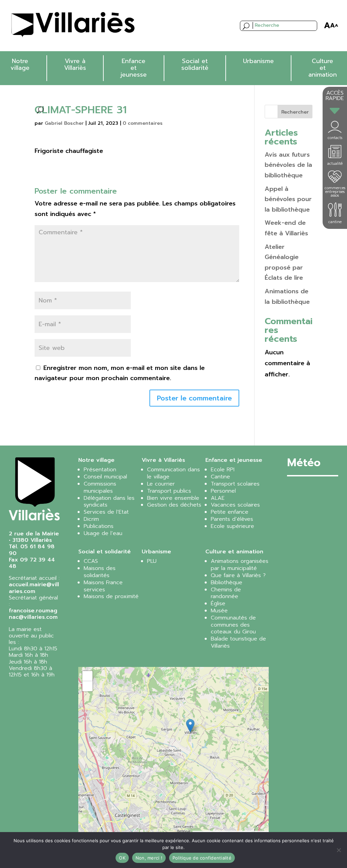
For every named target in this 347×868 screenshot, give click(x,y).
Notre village (20, 64)
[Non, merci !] (338, 850)
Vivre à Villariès (75, 64)
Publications (99, 526)
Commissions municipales (100, 487)
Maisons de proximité (111, 596)
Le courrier (161, 484)
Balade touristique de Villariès (238, 642)
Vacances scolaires (235, 505)
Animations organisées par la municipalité (239, 564)
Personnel (223, 491)
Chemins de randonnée (226, 593)
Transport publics (169, 491)
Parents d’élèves (232, 519)
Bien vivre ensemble (173, 498)
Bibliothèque (226, 582)
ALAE (218, 498)
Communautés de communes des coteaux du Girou (233, 625)
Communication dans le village (173, 473)
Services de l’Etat (106, 512)
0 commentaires (143, 123)
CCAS (91, 561)
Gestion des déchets (174, 505)
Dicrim (91, 519)
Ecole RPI (222, 470)
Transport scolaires (235, 484)
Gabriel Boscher (64, 123)
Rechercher (295, 112)
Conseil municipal (105, 477)
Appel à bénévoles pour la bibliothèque (288, 199)
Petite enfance (229, 512)
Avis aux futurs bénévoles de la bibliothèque (288, 165)
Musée (219, 611)
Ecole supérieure (232, 526)
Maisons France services (103, 586)
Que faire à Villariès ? (238, 575)
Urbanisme (258, 61)
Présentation (100, 470)
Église (218, 603)
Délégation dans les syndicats (109, 501)
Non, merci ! (149, 858)
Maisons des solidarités (100, 571)
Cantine (220, 477)
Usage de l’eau (103, 533)
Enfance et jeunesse (134, 67)
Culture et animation (322, 67)
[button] (190, 726)
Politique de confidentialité (201, 858)
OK (122, 858)
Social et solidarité (194, 64)
